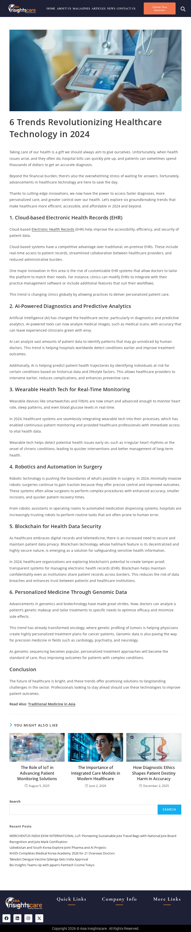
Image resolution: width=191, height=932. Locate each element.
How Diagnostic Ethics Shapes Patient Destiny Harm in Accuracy (154, 773)
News (111, 8)
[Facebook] (6, 918)
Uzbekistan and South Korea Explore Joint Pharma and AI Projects (57, 847)
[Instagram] (28, 918)
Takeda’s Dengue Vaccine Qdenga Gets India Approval (48, 859)
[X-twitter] (39, 918)
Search (15, 801)
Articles (98, 8)
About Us (64, 8)
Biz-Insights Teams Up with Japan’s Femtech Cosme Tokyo (52, 865)
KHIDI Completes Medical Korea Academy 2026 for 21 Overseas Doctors (62, 853)
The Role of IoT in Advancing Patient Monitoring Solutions (37, 773)
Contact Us (126, 8)
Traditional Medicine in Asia (51, 704)
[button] (183, 8)
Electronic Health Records (53, 229)
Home (51, 8)
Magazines (81, 8)
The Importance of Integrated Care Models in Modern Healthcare (95, 773)
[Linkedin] (17, 918)
